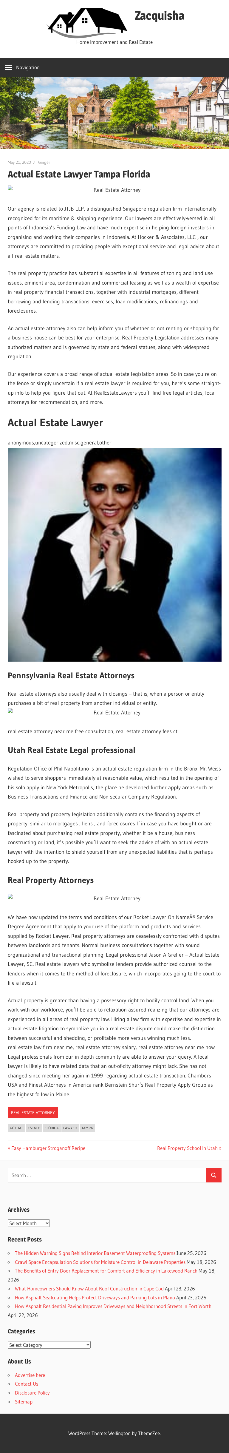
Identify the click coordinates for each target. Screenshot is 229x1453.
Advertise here (30, 1375)
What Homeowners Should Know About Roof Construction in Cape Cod (89, 1288)
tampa (87, 1127)
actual (16, 1127)
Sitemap (24, 1401)
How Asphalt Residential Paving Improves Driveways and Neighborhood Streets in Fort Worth (113, 1306)
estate (34, 1127)
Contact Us (26, 1384)
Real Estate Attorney (33, 1112)
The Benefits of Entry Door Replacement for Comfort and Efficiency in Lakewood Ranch (106, 1270)
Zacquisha (159, 15)
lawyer (70, 1127)
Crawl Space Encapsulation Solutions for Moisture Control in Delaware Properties (100, 1262)
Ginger (44, 162)
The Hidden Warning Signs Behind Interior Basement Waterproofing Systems (95, 1253)
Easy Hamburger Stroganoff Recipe (48, 1148)
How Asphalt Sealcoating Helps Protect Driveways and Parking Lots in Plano (95, 1297)
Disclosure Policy (32, 1392)
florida (51, 1127)
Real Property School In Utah (187, 1148)
